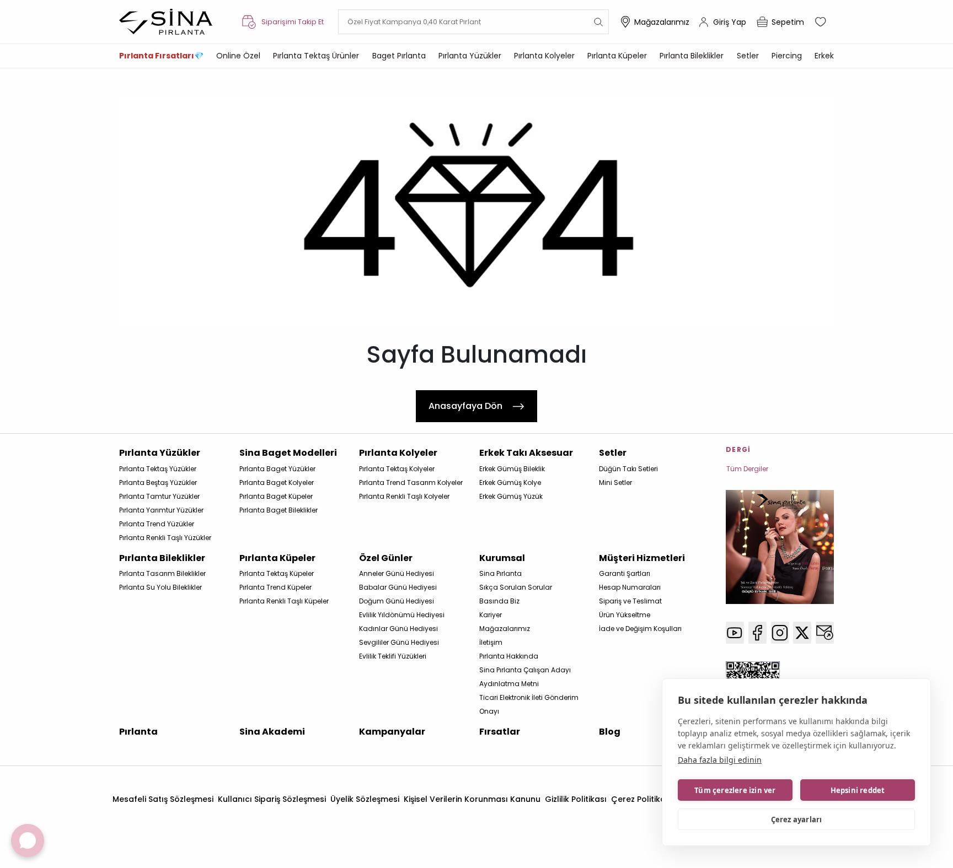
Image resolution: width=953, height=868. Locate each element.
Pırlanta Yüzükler (469, 55)
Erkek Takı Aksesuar (526, 452)
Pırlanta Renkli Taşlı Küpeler (284, 601)
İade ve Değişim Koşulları (640, 628)
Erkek (824, 55)
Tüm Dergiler (747, 468)
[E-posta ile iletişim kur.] (825, 633)
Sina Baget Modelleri (288, 452)
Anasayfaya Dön (465, 406)
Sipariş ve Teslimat (630, 601)
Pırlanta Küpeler (617, 55)
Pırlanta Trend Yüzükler (156, 524)
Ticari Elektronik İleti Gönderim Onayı (529, 704)
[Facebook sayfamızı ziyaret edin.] (757, 633)
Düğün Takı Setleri (628, 468)
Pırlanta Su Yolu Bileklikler (160, 587)
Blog (609, 731)
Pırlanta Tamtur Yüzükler (159, 496)
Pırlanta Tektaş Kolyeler (397, 468)
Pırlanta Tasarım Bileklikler (162, 573)
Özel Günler (386, 558)
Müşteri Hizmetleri (642, 558)
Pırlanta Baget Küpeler (276, 496)
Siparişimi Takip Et (292, 21)
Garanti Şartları (624, 573)
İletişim (490, 642)
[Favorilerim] (821, 22)
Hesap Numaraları (630, 587)
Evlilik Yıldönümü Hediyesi (402, 614)
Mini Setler (615, 482)
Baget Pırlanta (399, 55)
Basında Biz (499, 601)
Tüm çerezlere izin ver (734, 790)
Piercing (787, 55)
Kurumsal (502, 558)
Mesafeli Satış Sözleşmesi (163, 799)
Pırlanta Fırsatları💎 (161, 55)
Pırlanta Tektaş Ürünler (316, 55)
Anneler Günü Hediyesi (396, 573)
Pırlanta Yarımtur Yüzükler (161, 510)
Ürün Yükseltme (624, 614)
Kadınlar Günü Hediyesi (398, 628)
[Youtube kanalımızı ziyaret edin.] (735, 633)
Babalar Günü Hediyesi (398, 587)
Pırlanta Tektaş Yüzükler (157, 468)
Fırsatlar (499, 731)
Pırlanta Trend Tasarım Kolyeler (411, 482)
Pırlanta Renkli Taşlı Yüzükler (165, 537)
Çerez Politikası (641, 799)
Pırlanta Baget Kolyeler (276, 482)
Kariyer (490, 614)
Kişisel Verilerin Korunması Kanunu (472, 799)
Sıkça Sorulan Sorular (515, 587)
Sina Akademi (272, 731)
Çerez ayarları (796, 819)
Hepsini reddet (858, 790)
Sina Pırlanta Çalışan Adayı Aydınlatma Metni (525, 676)
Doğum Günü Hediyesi (396, 601)
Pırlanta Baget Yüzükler (277, 468)
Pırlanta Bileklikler (692, 55)
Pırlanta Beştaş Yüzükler (158, 482)
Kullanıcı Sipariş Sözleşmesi (272, 799)
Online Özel (238, 55)
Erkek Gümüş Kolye (510, 482)
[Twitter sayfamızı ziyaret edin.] (802, 633)
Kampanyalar (392, 731)
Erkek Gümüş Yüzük (511, 496)
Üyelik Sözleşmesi (364, 799)
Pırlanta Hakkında (508, 656)
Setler (748, 55)
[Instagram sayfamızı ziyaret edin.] (780, 633)
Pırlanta (138, 731)
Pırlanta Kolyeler (544, 55)
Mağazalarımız (661, 22)
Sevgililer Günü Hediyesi (399, 642)
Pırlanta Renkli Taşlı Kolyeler (404, 496)
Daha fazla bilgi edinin (720, 759)
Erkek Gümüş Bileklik (512, 468)
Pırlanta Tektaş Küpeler (276, 573)
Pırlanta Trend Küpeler (275, 587)
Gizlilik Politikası (576, 799)
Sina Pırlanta (500, 573)
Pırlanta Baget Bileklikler (278, 510)
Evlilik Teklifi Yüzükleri (392, 656)
